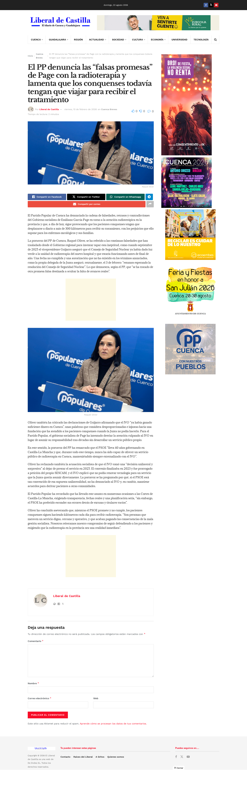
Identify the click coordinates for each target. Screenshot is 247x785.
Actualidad (96, 39)
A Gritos (100, 757)
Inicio (30, 56)
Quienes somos (115, 757)
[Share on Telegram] (149, 197)
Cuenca (36, 39)
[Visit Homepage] (60, 23)
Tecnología (201, 39)
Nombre (33, 683)
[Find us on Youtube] (216, 5)
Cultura (137, 39)
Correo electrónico (39, 698)
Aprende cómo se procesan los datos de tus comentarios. (113, 723)
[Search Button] (215, 39)
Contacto (65, 757)
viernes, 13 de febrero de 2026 (80, 109)
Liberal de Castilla (49, 109)
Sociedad (118, 39)
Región (78, 39)
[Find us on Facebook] (206, 5)
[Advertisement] (91, 300)
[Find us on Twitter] (211, 5)
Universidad (179, 39)
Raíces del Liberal (83, 757)
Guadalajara (57, 39)
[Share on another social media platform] (150, 204)
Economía (157, 39)
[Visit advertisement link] (158, 22)
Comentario (36, 641)
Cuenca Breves (39, 56)
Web (95, 698)
